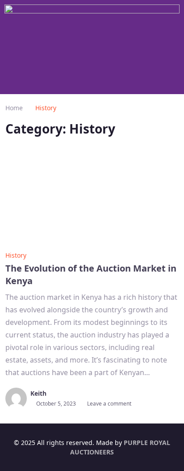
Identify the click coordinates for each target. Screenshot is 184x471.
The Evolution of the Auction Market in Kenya (90, 274)
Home (14, 108)
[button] (92, 81)
